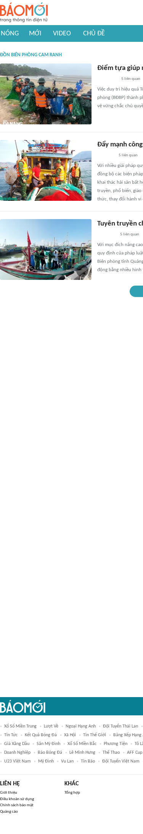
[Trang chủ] (24, 12)
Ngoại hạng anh (81, 726)
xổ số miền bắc (81, 744)
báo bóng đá (50, 752)
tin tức (11, 735)
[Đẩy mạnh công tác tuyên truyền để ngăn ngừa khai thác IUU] (46, 170)
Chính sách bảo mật (17, 805)
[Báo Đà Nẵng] (107, 79)
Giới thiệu (8, 793)
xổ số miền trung (20, 726)
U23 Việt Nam (17, 761)
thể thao (111, 752)
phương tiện (115, 744)
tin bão (88, 761)
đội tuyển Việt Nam (121, 761)
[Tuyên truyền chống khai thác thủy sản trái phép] (46, 249)
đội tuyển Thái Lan (120, 726)
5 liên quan (130, 79)
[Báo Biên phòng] (105, 156)
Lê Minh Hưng (82, 752)
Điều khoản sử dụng (17, 799)
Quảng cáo (9, 812)
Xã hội (70, 735)
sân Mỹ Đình (48, 744)
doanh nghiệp (17, 752)
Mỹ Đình (46, 761)
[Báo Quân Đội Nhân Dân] (106, 235)
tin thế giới (94, 735)
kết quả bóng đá (41, 735)
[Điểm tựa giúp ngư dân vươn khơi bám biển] (46, 94)
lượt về (51, 726)
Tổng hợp (72, 793)
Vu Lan (67, 761)
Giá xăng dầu (16, 744)
